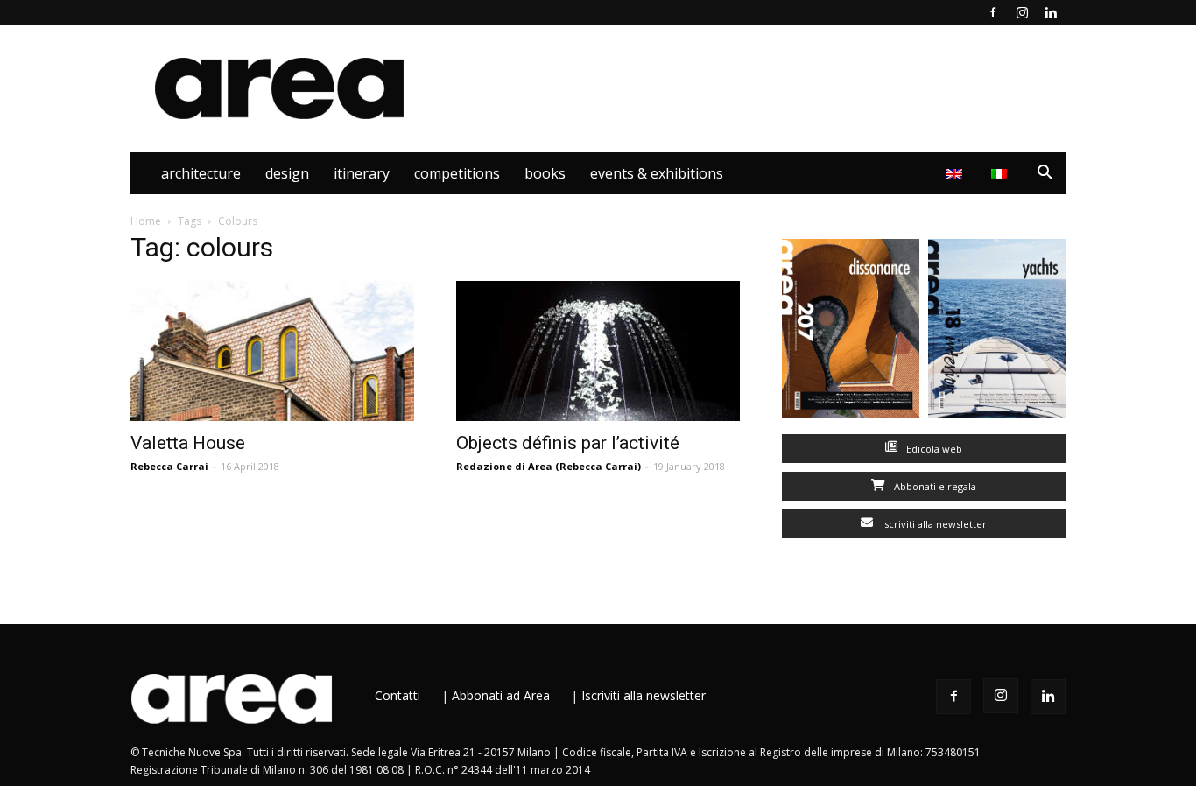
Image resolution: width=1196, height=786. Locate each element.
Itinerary (362, 173)
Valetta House (187, 442)
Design (287, 173)
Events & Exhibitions (656, 173)
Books (545, 173)
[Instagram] (1022, 12)
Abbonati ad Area (501, 695)
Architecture (201, 173)
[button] (1045, 174)
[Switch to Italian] (1001, 173)
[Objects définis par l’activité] (598, 351)
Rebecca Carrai (169, 466)
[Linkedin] (1051, 12)
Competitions (457, 173)
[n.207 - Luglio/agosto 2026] (850, 332)
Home (145, 221)
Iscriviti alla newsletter (933, 523)
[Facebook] (993, 12)
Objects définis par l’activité (567, 442)
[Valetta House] (272, 351)
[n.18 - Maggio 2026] (997, 332)
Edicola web (933, 448)
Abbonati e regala (933, 486)
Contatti (397, 695)
